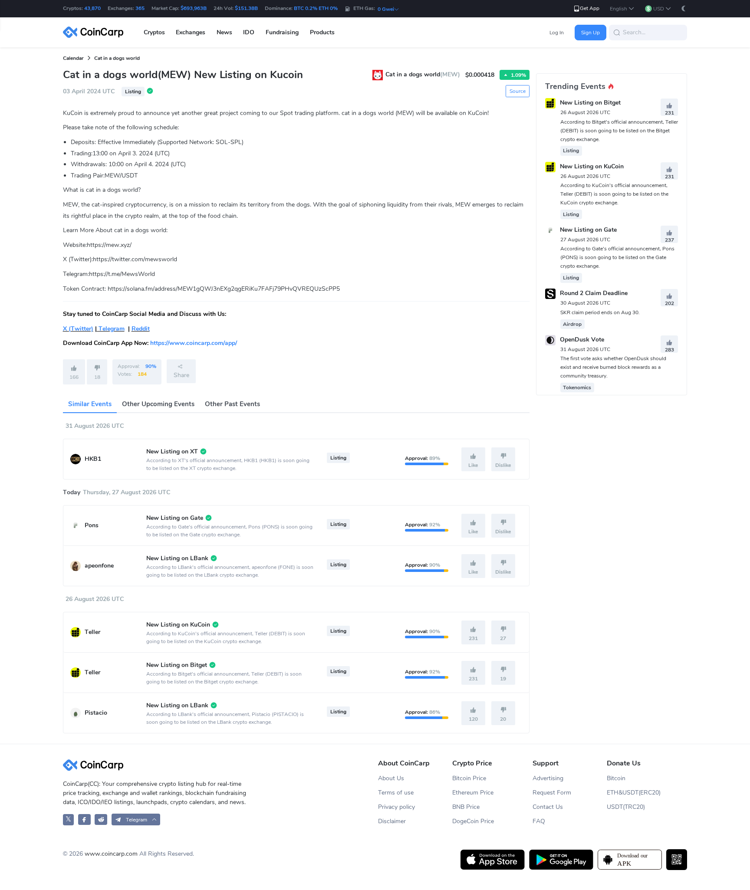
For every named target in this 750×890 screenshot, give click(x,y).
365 (140, 8)
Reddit (141, 329)
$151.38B (246, 8)
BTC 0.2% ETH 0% (316, 8)
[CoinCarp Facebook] (84, 819)
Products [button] (322, 32)
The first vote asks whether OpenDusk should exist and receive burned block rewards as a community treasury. (613, 367)
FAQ (539, 821)
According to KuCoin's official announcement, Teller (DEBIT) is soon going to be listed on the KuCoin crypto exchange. (614, 194)
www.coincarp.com (111, 854)
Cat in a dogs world (117, 58)
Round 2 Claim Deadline (594, 293)
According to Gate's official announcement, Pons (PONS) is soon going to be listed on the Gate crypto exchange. (617, 257)
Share (181, 375)
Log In (556, 32)
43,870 (92, 8)
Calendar (73, 58)
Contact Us (548, 807)
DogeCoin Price (473, 821)
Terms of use (396, 792)
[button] (622, 9)
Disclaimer (392, 821)
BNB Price (466, 807)
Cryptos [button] (154, 32)
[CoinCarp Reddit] (101, 819)
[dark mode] (683, 8)
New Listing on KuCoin (592, 166)
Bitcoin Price (469, 778)
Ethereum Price (472, 792)
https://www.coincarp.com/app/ (193, 343)
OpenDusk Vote (582, 339)
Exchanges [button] (190, 32)
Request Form (552, 792)
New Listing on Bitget (590, 103)
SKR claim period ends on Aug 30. (600, 312)
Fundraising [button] (282, 32)
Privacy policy (396, 807)
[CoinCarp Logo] (95, 32)
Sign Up (590, 32)
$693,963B (194, 8)
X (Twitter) (78, 329)
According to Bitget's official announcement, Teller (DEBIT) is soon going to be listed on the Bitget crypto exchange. (619, 130)
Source (518, 91)
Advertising (548, 778)
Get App (589, 8)
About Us (391, 778)
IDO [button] (248, 32)
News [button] (224, 32)
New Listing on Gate (588, 230)
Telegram (111, 329)
